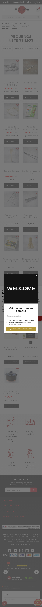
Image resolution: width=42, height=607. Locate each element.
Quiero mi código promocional (21, 329)
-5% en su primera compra (21, 309)
